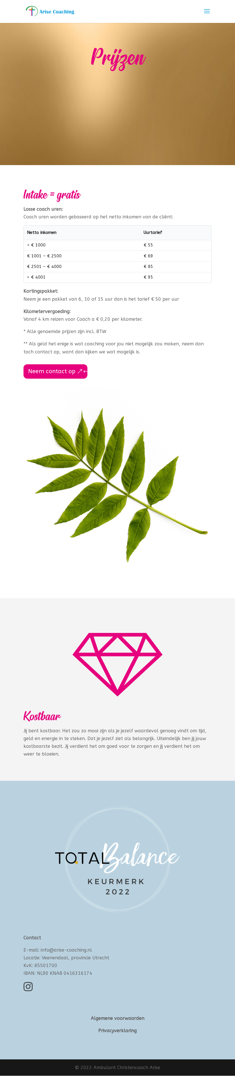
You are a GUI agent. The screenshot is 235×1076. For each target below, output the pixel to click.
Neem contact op (51, 371)
